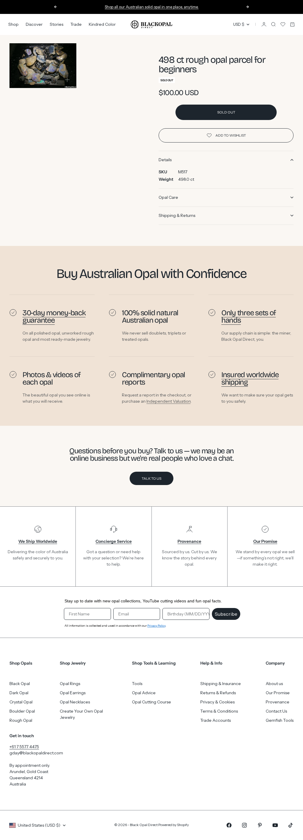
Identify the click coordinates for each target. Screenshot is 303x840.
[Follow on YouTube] (275, 825)
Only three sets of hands (248, 316)
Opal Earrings (73, 692)
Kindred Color (102, 24)
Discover (34, 24)
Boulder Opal (22, 711)
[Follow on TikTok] (291, 825)
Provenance (277, 702)
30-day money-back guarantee (54, 316)
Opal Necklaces (75, 702)
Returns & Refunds (218, 692)
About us (274, 683)
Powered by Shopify (173, 825)
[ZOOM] (67, 80)
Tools (137, 683)
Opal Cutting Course (151, 702)
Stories (56, 24)
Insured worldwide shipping (249, 378)
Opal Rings (70, 683)
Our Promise (278, 692)
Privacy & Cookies (217, 702)
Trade (76, 24)
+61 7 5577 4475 (24, 746)
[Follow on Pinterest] (260, 825)
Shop (13, 24)
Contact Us (276, 711)
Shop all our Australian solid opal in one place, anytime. (152, 6)
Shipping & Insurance (220, 683)
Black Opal (19, 683)
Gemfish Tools (280, 720)
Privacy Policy (156, 626)
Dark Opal (18, 692)
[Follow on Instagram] (244, 825)
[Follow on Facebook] (229, 825)
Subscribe (226, 614)
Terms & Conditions (219, 711)
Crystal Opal (21, 702)
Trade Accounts (215, 720)
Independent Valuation (168, 401)
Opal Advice (144, 692)
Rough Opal (20, 720)
